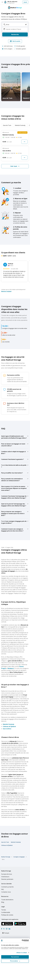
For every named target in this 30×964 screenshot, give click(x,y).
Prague (3, 668)
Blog (2, 902)
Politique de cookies (7, 915)
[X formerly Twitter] (4, 928)
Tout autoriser (15, 957)
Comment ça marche (7, 887)
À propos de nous (6, 874)
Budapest (11, 668)
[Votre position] (26, 24)
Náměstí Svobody (8, 724)
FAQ (2, 889)
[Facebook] (1, 928)
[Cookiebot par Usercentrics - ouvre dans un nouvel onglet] (22, 941)
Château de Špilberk (9, 726)
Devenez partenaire (7, 879)
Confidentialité (5, 912)
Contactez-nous (6, 892)
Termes (3, 910)
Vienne (21, 666)
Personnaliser (14, 961)
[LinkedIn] (9, 928)
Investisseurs (5, 877)
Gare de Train (5, 842)
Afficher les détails (21, 952)
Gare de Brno (7, 729)
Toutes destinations (7, 899)
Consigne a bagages (19, 857)
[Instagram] (6, 928)
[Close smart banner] (2, 2)
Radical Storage (5, 857)
